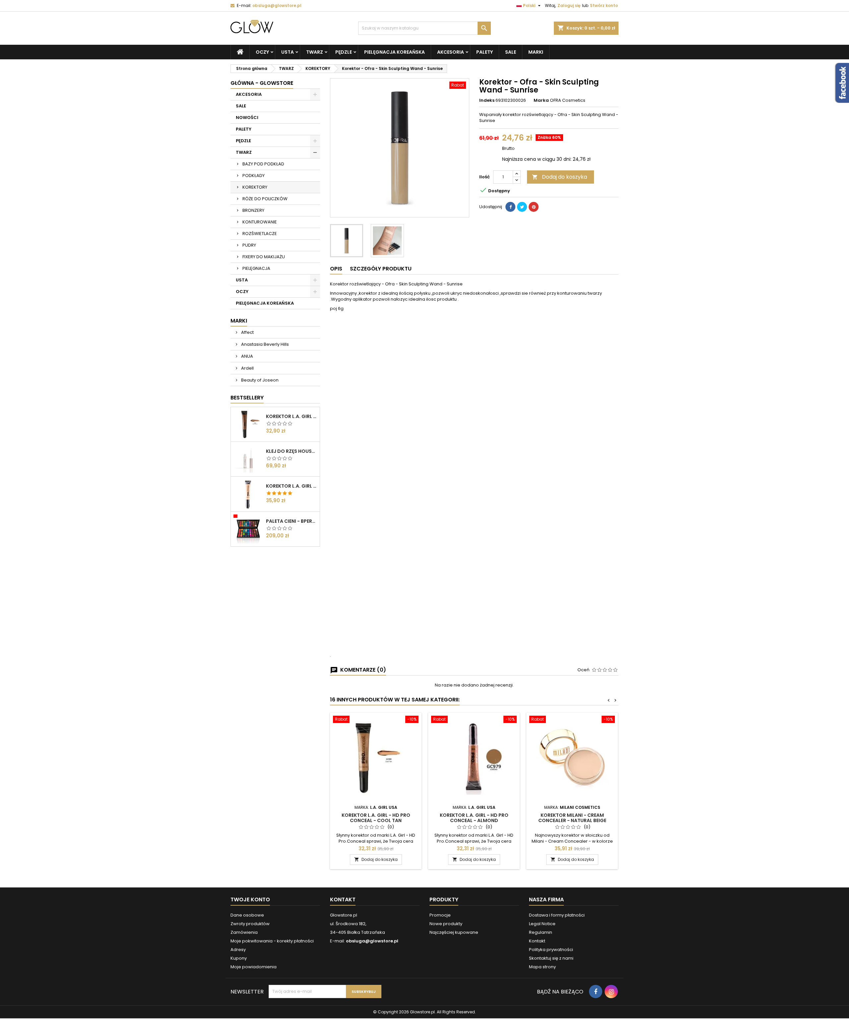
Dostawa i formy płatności (557, 915)
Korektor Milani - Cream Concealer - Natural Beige (572, 818)
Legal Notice (542, 924)
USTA (287, 52)
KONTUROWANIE (259, 222)
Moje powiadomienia (253, 967)
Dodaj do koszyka (559, 177)
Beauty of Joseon (259, 380)
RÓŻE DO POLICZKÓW (265, 199)
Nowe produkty (445, 924)
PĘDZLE (343, 52)
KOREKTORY (254, 187)
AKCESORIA (450, 52)
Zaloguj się (568, 5)
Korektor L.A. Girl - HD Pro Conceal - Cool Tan (376, 818)
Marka (541, 100)
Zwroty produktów (250, 924)
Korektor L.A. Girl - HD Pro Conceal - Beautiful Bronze (291, 416)
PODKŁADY (253, 175)
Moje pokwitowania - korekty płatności (272, 941)
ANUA (246, 356)
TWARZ (314, 52)
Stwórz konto (604, 5)
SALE (510, 52)
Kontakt (343, 899)
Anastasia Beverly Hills (264, 344)
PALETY (484, 52)
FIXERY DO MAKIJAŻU (263, 257)
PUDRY (249, 245)
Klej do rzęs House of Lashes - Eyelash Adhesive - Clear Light (291, 451)
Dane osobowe (247, 915)
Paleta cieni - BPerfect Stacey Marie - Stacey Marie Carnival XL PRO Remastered (291, 521)
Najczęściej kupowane (453, 932)
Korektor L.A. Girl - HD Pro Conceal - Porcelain (291, 486)
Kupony (238, 958)
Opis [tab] (336, 268)
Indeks (486, 100)
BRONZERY (253, 210)
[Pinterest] (534, 207)
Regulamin (540, 932)
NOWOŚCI (247, 117)
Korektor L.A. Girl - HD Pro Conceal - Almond (474, 818)
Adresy (238, 949)
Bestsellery (247, 397)
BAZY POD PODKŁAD (263, 164)
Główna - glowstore (261, 83)
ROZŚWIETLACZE (259, 233)
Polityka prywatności (551, 949)
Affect (247, 332)
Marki (535, 52)
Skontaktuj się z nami (551, 958)
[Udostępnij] (510, 207)
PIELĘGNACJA (256, 268)
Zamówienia (244, 932)
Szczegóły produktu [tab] (381, 268)
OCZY (262, 52)
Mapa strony (542, 967)
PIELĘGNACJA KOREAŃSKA (394, 52)
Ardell (247, 368)
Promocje (440, 915)
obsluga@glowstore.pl (276, 5)
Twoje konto (250, 899)
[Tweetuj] (522, 207)
